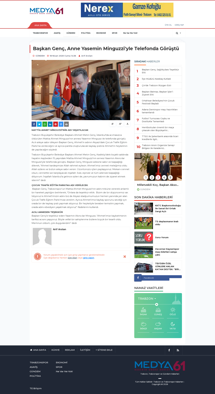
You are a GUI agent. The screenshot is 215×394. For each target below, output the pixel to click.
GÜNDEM (70, 33)
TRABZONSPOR (40, 33)
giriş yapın (88, 257)
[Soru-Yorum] (143, 238)
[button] (148, 299)
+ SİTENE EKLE (104, 349)
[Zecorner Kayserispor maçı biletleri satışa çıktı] (143, 252)
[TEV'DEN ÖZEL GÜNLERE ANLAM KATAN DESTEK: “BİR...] (143, 267)
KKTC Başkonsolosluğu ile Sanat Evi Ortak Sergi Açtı (168, 208)
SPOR (114, 33)
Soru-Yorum (161, 237)
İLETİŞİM (85, 349)
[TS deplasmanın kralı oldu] (143, 223)
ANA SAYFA (41, 25)
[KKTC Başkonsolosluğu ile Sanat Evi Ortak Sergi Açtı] (143, 209)
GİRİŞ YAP (179, 25)
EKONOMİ (101, 33)
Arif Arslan (86, 56)
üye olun (72, 257)
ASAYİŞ (57, 33)
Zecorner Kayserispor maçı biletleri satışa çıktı (167, 252)
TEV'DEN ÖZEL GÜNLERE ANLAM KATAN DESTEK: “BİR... (167, 266)
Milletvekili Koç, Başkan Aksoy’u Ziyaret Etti (158, 185)
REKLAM (70, 349)
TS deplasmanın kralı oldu (166, 223)
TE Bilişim (36, 388)
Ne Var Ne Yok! (130, 33)
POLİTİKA (85, 33)
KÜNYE (55, 349)
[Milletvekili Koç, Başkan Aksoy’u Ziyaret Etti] (158, 168)
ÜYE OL (168, 25)
